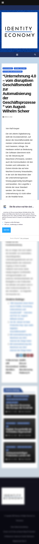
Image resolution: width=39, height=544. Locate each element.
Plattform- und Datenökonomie (12, 71)
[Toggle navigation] (17, 54)
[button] (35, 54)
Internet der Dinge (20, 68)
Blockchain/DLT (7, 68)
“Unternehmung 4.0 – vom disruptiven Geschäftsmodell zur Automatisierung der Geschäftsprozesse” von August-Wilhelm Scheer (19, 93)
